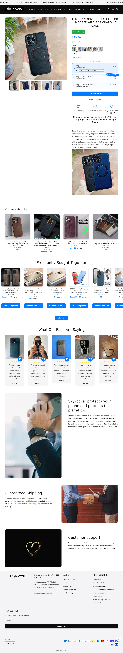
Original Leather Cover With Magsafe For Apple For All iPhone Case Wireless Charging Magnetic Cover (46, 244)
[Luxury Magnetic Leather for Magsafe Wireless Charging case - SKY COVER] (95, 195)
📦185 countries (33, 501)
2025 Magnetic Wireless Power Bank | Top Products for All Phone (79, 290)
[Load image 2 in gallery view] (25, 85)
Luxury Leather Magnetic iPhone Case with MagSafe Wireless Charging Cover (18, 243)
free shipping (34, 504)
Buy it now (95, 99)
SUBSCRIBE (61, 626)
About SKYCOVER (69, 579)
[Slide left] (7, 85)
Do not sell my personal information (101, 601)
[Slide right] (65, 85)
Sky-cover (64, 650)
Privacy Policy (68, 586)
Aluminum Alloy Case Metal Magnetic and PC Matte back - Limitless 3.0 (33, 291)
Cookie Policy (68, 593)
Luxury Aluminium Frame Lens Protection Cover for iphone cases (56, 290)
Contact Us (67, 583)
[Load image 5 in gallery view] (57, 85)
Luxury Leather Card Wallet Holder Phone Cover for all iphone (101, 290)
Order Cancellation (100, 586)
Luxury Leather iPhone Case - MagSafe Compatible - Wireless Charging (105, 243)
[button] (32, 9)
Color (74, 46)
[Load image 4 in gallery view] (47, 85)
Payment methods (99, 593)
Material (75, 54)
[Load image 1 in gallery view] (14, 85)
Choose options (11, 306)
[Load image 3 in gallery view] (36, 85)
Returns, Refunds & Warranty (103, 590)
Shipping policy (98, 596)
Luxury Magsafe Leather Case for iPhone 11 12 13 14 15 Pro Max (76, 243)
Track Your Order (99, 583)
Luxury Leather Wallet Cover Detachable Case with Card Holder (11, 290)
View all (61, 318)
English (9, 643)
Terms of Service (69, 590)
